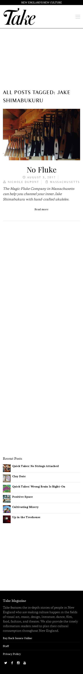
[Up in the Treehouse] (7, 519)
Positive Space (22, 496)
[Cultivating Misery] (7, 508)
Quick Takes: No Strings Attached (35, 466)
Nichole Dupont (23, 182)
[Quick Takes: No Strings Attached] (7, 468)
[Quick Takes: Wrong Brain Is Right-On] (7, 488)
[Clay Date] (7, 478)
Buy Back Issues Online (17, 638)
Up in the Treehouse (26, 517)
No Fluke (42, 169)
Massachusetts (65, 182)
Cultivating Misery (25, 507)
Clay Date (19, 476)
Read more (41, 209)
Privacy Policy (12, 654)
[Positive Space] (7, 498)
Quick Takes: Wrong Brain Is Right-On (38, 486)
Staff (6, 646)
